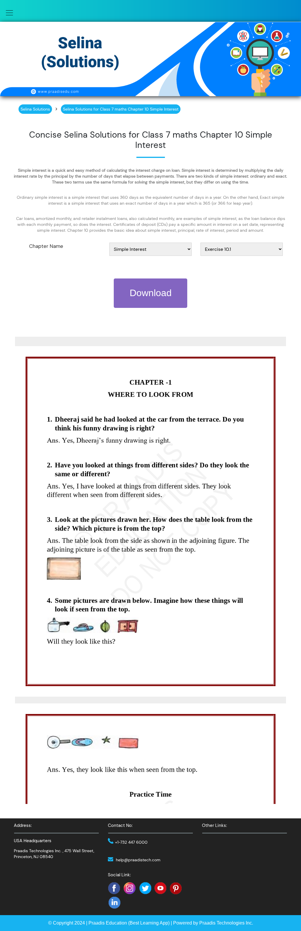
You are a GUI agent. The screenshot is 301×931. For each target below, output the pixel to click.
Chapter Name (46, 246)
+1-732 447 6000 (131, 842)
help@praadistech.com (138, 859)
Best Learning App (149, 922)
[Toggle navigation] (7, 12)
